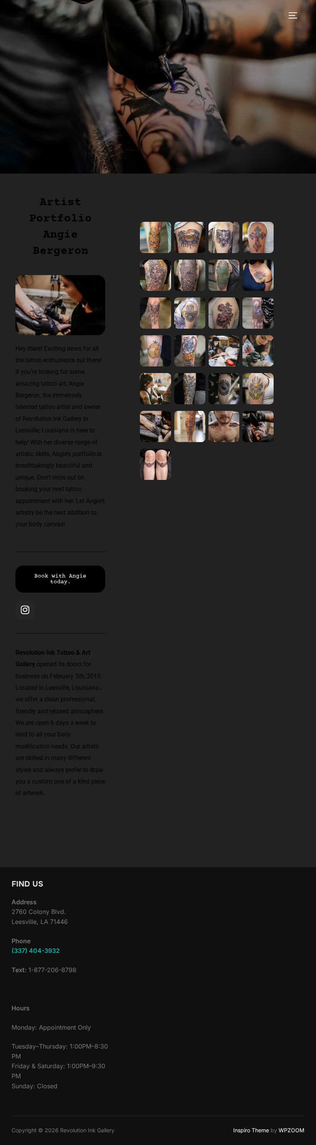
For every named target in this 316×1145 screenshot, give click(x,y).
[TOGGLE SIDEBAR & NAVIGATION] (295, 15)
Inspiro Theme (251, 1130)
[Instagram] (25, 610)
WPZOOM (291, 1130)
